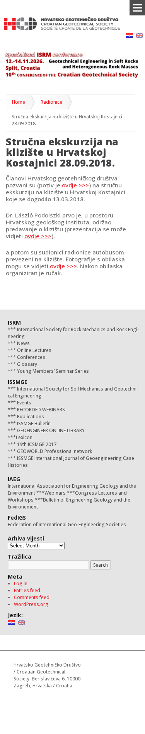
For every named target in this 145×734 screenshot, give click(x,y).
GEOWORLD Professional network (54, 451)
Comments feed (31, 597)
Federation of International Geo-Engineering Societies (67, 524)
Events (23, 402)
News (23, 343)
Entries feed (27, 590)
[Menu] (137, 7)
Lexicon (24, 437)
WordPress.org (31, 604)
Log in (20, 583)
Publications (30, 416)
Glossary (26, 364)
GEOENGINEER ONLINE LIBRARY (50, 430)
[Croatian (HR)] (129, 35)
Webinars (55, 493)
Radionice (51, 102)
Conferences (30, 357)
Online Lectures (33, 350)
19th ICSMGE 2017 (36, 444)
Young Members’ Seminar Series (52, 371)
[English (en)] (139, 35)
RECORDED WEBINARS (40, 409)
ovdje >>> (75, 185)
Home (18, 102)
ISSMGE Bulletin (33, 423)
